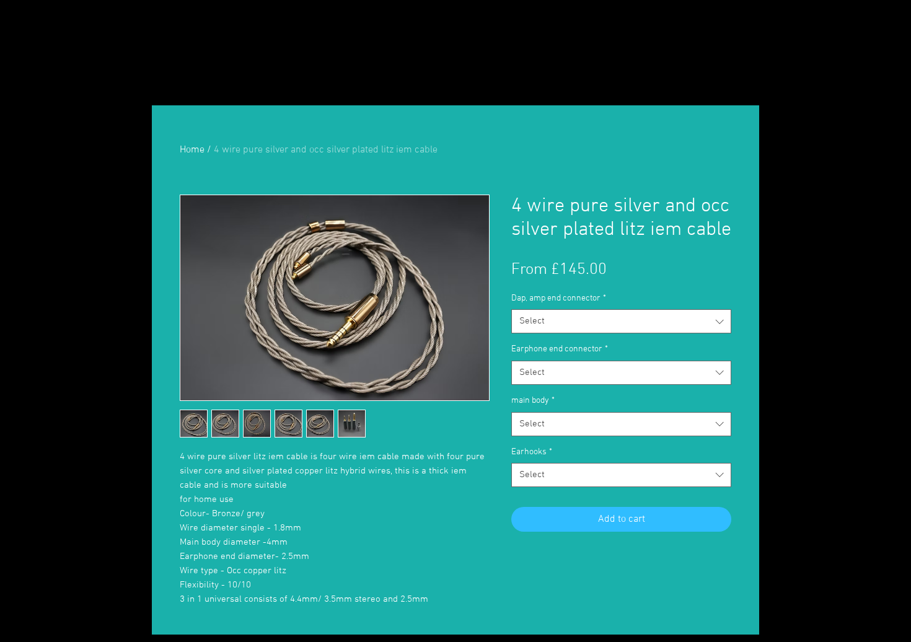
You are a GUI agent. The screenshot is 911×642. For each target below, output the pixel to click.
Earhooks (531, 452)
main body (533, 400)
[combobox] (621, 321)
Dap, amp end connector (558, 298)
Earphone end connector (559, 349)
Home (192, 150)
